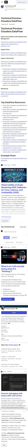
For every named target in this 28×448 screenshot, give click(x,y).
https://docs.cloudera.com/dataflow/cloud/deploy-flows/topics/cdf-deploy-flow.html (15, 142)
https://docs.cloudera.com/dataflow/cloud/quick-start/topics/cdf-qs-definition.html (14, 44)
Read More (5, 221)
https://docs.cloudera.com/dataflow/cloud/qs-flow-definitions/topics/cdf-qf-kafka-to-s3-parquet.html (15, 83)
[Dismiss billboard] (26, 411)
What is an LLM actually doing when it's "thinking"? (12, 269)
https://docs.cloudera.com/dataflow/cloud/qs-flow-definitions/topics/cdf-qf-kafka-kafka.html (15, 71)
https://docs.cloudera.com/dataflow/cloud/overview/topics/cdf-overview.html (15, 111)
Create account (21, 2)
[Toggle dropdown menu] (26, 165)
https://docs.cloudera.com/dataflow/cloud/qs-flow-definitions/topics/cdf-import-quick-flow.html (14, 63)
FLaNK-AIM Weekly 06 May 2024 (11, 350)
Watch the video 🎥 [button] (7, 299)
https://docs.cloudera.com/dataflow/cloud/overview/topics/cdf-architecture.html (15, 117)
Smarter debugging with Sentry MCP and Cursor (11, 394)
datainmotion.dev (18, 9)
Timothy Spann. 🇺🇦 (10, 6)
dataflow (12, 24)
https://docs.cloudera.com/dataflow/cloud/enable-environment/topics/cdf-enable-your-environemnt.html (15, 123)
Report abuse (19, 242)
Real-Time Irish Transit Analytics (12, 365)
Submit (6, 237)
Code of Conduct (9, 242)
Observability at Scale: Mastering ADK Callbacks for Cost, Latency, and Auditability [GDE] (13, 189)
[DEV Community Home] (6, 2)
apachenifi (4, 24)
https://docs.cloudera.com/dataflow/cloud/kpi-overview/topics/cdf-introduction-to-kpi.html (14, 94)
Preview (14, 237)
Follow (14, 312)
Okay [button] (4, 445)
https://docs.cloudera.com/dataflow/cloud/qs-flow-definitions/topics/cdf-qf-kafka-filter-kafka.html (15, 77)
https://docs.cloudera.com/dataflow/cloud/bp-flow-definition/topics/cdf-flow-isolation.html (15, 136)
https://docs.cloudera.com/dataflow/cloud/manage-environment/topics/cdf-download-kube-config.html (15, 130)
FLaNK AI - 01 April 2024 (11, 358)
